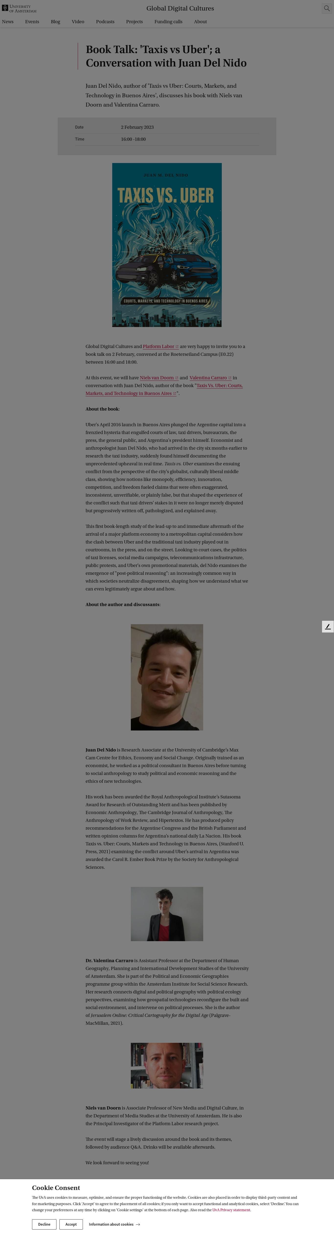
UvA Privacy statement (231, 1210)
